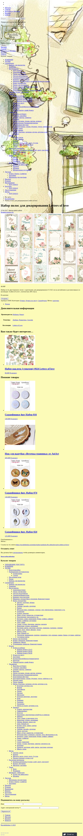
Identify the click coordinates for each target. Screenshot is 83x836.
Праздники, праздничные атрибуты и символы (33, 715)
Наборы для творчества (17, 65)
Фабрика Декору (18, 314)
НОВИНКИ (9, 60)
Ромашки (20, 700)
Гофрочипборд (22, 711)
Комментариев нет (7, 212)
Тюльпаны (20, 704)
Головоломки (17, 573)
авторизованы (18, 552)
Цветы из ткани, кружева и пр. (27, 706)
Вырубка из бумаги (19, 114)
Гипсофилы (21, 689)
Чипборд (16, 134)
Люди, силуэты (22, 731)
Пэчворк (8, 181)
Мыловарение (10, 183)
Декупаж (8, 172)
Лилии (19, 691)
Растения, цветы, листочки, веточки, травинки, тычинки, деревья (39, 628)
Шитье (7, 192)
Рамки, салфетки (23, 738)
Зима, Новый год (23, 633)
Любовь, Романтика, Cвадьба (23, 320)
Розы (18, 698)
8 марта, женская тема (24, 709)
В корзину (5, 298)
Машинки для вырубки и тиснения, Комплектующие (31, 81)
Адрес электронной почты (10, 808)
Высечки (16, 119)
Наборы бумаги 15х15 (24, 98)
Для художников (10, 190)
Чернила (16, 166)
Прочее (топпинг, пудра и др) (23, 145)
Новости (8, 820)
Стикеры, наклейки (20, 116)
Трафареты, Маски (19, 88)
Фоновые (20, 604)
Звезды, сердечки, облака (25, 602)
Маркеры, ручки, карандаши (19, 92)
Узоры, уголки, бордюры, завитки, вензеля (32, 624)
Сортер (15, 575)
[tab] (43, 304)
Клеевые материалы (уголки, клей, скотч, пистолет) (31, 150)
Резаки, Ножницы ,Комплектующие (25, 87)
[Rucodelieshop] (12, 41)
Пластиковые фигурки (21, 125)
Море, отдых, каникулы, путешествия (30, 615)
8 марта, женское (23, 613)
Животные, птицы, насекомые (27, 626)
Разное (19, 608)
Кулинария (20, 727)
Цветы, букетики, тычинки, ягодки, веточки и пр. (30, 132)
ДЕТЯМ (7, 61)
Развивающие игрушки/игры (19, 572)
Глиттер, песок (18, 137)
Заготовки (16, 105)
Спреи (15, 146)
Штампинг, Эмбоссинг (17, 163)
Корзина (8, 13)
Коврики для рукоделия (21, 79)
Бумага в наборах (19, 96)
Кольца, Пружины (19, 152)
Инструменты (14, 69)
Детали (7, 304)
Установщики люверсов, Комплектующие (27, 90)
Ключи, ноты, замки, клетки (27, 725)
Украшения (13, 112)
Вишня (19, 687)
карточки (56, 300)
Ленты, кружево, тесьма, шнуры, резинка (27, 121)
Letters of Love (17, 325)
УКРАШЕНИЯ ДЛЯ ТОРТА (15, 564)
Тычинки (20, 702)
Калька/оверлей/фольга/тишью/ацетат (26, 107)
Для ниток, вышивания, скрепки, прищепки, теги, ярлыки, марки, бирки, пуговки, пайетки (49, 635)
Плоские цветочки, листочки (27, 696)
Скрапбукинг (9, 63)
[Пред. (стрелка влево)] (1, 834)
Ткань (11, 155)
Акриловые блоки (19, 72)
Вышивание (9, 789)
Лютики (20, 693)
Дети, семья (21, 622)
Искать (4, 45)
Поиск (22, 18)
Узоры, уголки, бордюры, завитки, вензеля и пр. (33, 744)
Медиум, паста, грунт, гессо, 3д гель (25, 143)
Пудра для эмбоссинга (20, 164)
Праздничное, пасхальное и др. (28, 617)
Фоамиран (16, 161)
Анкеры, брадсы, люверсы (22, 117)
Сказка (19, 740)
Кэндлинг (8, 186)
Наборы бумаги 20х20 (24, 99)
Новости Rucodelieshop (7, 556)
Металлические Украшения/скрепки (25, 123)
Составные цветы (23, 637)
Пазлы (11, 579)
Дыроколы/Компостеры (21, 78)
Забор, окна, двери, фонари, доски (29, 630)
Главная (7, 9)
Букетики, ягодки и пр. (25, 686)
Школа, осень (21, 631)
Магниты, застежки (20, 765)
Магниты (16, 154)
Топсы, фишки (18, 130)
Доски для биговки (19, 74)
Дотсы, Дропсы (18, 139)
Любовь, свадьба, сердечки (26, 606)
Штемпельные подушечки (22, 170)
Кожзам (15, 159)
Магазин (8, 8)
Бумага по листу (18, 103)
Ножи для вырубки (19, 83)
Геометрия (20, 611)
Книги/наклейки (14, 570)
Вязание (8, 791)
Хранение (12, 67)
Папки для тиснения (20, 85)
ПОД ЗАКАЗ (17, 70)
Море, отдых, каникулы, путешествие (30, 733)
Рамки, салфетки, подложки (26, 620)
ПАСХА (20, 713)
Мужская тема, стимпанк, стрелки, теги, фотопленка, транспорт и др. (41, 610)
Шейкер (20, 716)
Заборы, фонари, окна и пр (26, 722)
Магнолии (20, 695)
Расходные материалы (16, 148)
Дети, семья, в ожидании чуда (27, 718)
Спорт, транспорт (23, 742)
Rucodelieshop (9, 199)
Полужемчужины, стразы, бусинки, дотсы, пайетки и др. (32, 126)
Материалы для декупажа (18, 177)
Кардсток (16, 108)
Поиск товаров (6, 43)
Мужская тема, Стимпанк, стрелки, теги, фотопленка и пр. (37, 734)
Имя (2, 804)
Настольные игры (15, 577)
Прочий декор (18, 128)
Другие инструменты (20, 76)
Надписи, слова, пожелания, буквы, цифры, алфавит (35, 619)
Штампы (16, 168)
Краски (15, 141)
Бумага (11, 94)
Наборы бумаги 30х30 (24, 101)
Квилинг (8, 179)
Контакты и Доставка (12, 11)
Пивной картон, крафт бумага (23, 110)
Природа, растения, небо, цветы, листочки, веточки (35, 747)
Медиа (11, 136)
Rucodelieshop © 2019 (8, 825)
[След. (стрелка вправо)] (3, 834)
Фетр (14, 157)
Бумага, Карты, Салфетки (18, 174)
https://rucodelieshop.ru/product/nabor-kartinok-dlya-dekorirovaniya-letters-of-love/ (42, 545)
